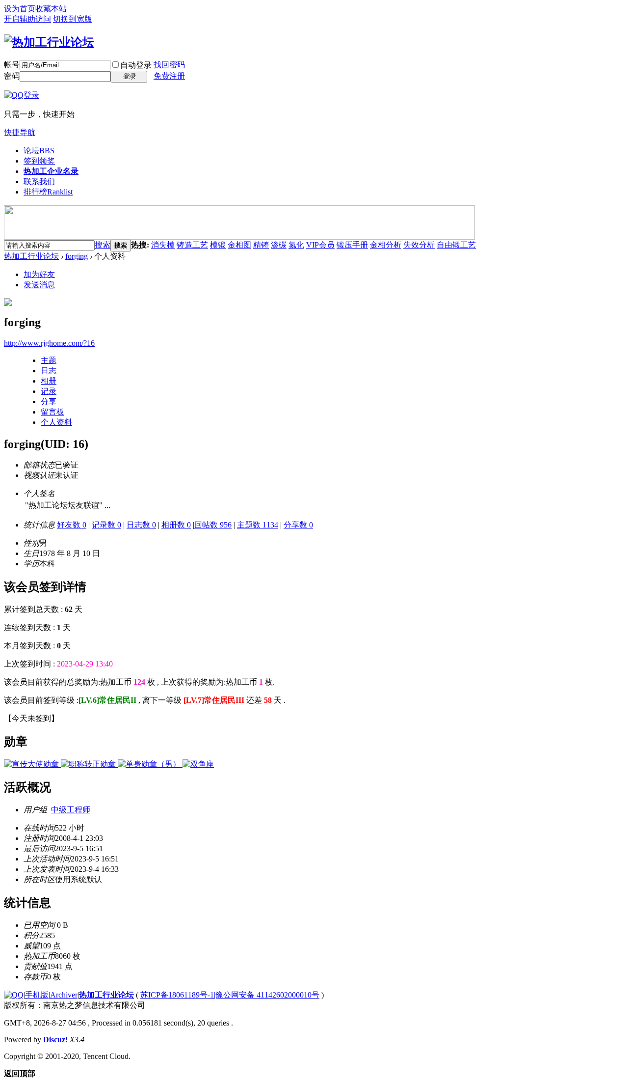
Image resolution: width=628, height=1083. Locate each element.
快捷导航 (19, 132)
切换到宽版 (72, 19)
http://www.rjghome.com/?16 (49, 343)
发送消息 (39, 284)
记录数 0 (106, 525)
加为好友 (39, 274)
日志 (48, 370)
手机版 (37, 995)
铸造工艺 (192, 245)
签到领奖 (39, 161)
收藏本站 (51, 8)
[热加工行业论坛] (49, 42)
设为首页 (19, 8)
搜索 (102, 245)
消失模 (163, 245)
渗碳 (279, 245)
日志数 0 (141, 525)
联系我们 (39, 181)
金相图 (239, 245)
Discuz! (55, 1039)
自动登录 (136, 65)
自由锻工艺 (456, 245)
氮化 (296, 245)
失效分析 (419, 245)
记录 (48, 391)
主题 (48, 360)
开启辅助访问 (27, 19)
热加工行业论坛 (31, 256)
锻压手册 (352, 245)
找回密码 (169, 64)
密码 (12, 76)
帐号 (12, 64)
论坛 (39, 150)
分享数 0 (298, 525)
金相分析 (385, 245)
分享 (48, 401)
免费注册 (169, 76)
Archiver (64, 995)
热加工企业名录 (51, 171)
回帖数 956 (213, 525)
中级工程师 (70, 809)
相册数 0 (176, 525)
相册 (48, 381)
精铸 (261, 245)
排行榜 (48, 192)
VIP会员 (320, 245)
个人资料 (56, 422)
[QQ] (14, 995)
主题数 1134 (257, 525)
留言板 (52, 412)
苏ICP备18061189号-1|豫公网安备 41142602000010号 (229, 995)
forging (76, 256)
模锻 (218, 245)
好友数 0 (71, 525)
